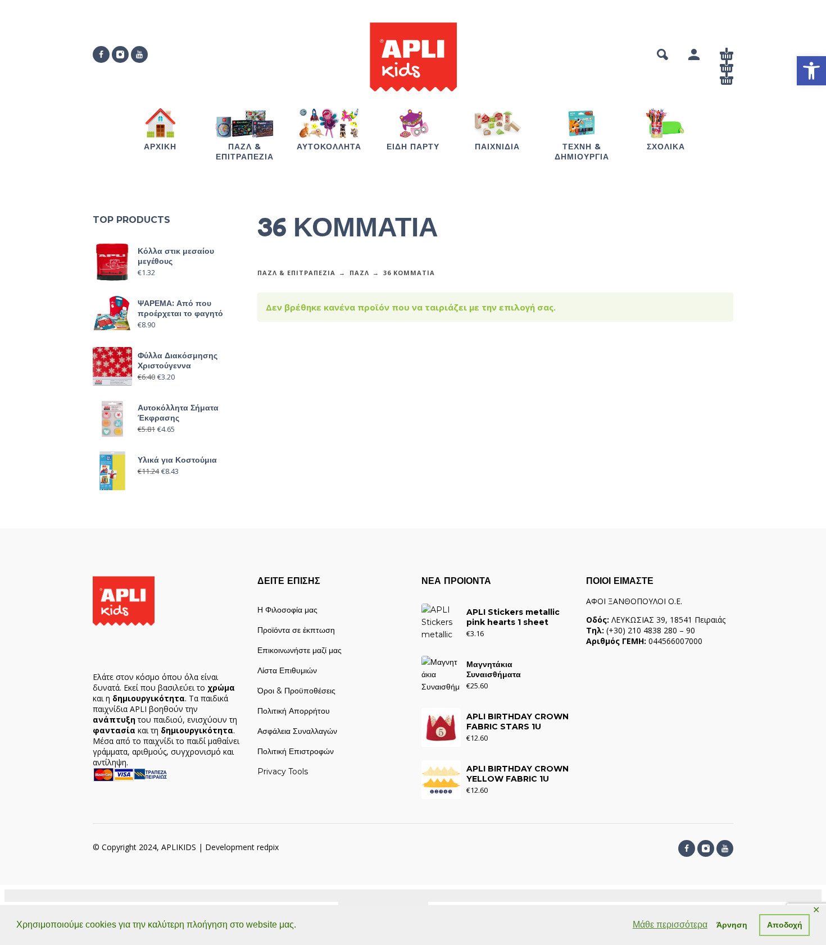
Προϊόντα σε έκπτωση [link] (296, 630)
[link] (811, 70)
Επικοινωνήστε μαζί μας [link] (299, 650)
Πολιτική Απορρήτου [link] (293, 711)
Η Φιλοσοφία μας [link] (287, 610)
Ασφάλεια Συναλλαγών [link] (297, 731)
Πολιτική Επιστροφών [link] (295, 751)
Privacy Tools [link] (282, 771)
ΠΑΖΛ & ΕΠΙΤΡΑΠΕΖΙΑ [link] (296, 272)
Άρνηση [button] (731, 924)
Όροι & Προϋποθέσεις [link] (296, 691)
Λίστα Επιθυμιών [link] (287, 670)
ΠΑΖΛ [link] (359, 272)
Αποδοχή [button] (784, 924)
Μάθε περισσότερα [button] (670, 924)
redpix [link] (268, 847)
